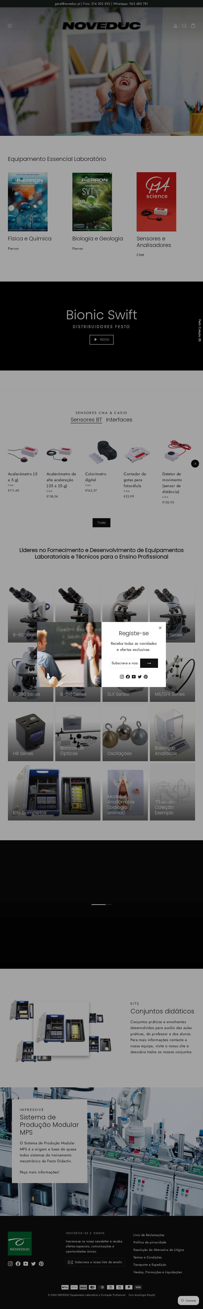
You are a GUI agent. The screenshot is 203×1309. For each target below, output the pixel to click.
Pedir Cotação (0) (200, 330)
